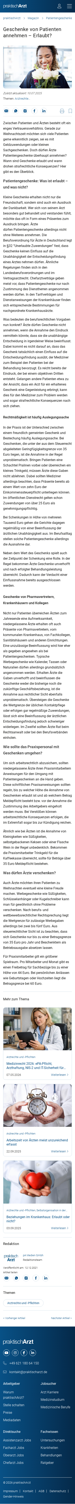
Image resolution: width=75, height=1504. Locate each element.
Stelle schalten (13, 1405)
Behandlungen (51, 1455)
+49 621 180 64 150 (24, 1363)
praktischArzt (12, 18)
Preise (7, 1413)
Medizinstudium (52, 1400)
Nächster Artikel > (61, 1318)
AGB (41, 1491)
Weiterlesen (59, 1074)
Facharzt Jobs (13, 1448)
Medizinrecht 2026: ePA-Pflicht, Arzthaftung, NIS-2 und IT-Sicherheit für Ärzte (35, 1068)
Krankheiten (49, 1448)
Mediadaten (12, 1420)
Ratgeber (47, 1463)
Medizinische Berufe (55, 1407)
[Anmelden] (60, 6)
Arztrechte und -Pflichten (21, 99)
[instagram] (15, 1352)
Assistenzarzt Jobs (17, 1440)
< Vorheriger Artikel (14, 1318)
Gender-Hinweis (13, 1496)
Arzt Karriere (50, 1392)
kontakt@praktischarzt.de (28, 1372)
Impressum (10, 1491)
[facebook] (24, 1352)
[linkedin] (32, 1352)
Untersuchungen (53, 1440)
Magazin (33, 18)
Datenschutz (58, 1491)
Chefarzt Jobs (13, 1463)
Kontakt (28, 1491)
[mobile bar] (69, 6)
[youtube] (6, 1352)
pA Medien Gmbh (33, 1255)
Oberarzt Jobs (13, 1455)
